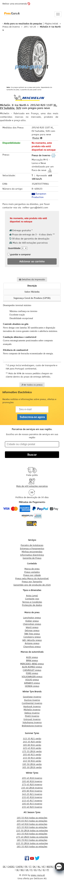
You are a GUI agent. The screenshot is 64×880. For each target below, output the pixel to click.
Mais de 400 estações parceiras (32, 486)
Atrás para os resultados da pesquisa (23, 23)
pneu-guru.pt (38, 875)
